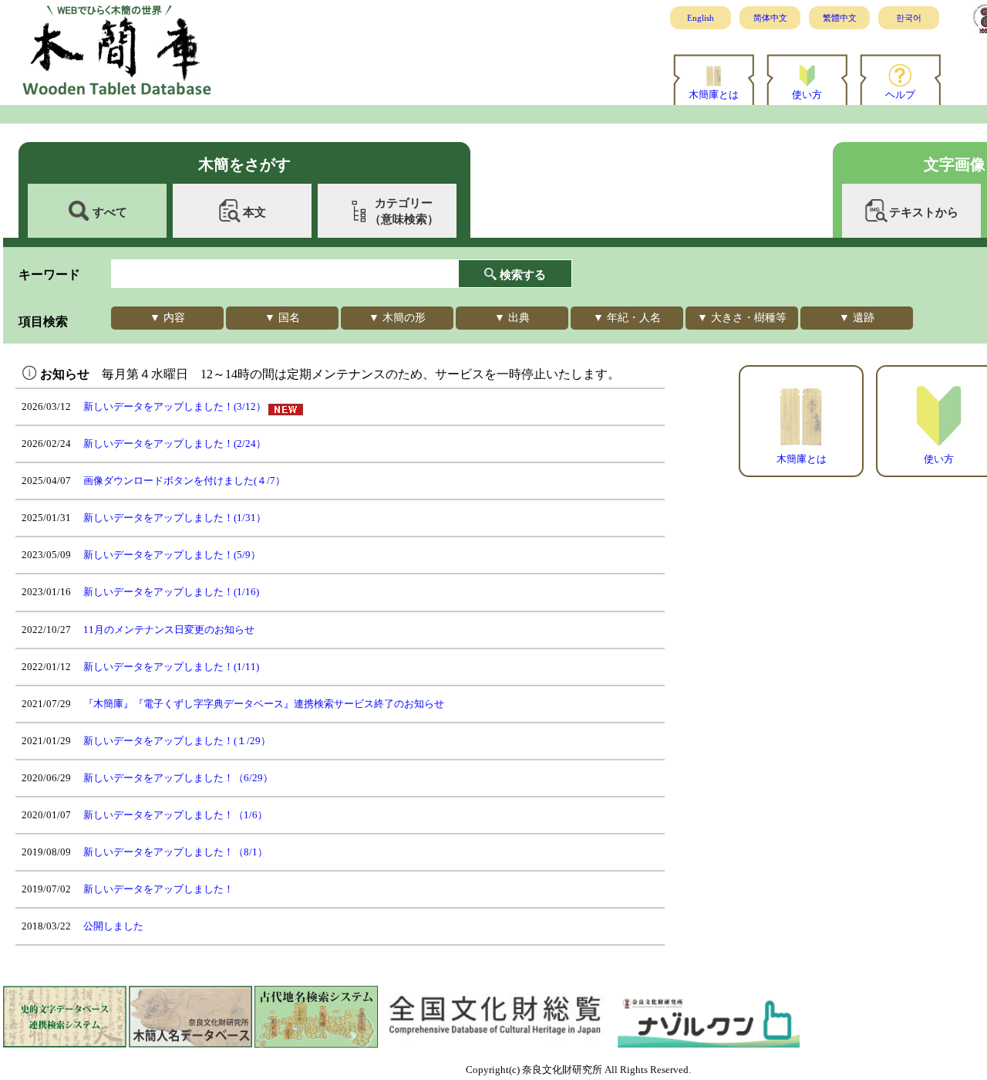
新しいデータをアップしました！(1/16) (171, 592)
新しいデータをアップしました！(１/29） (177, 741)
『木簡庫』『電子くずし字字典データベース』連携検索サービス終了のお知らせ (263, 703)
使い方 (807, 94)
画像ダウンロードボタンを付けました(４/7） (184, 480)
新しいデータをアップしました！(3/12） (174, 406)
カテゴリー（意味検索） (404, 210)
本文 (254, 211)
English (700, 17)
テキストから (923, 211)
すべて (110, 211)
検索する (523, 274)
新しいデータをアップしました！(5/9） (172, 554)
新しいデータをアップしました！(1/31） (174, 517)
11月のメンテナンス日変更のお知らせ (168, 629)
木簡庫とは (714, 94)
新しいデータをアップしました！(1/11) (171, 666)
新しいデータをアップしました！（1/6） (175, 815)
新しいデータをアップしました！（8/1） (175, 852)
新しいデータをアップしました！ (158, 889)
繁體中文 (840, 17)
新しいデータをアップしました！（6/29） (178, 778)
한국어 (908, 17)
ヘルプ (900, 94)
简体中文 (770, 17)
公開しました (113, 926)
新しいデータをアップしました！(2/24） (174, 443)
